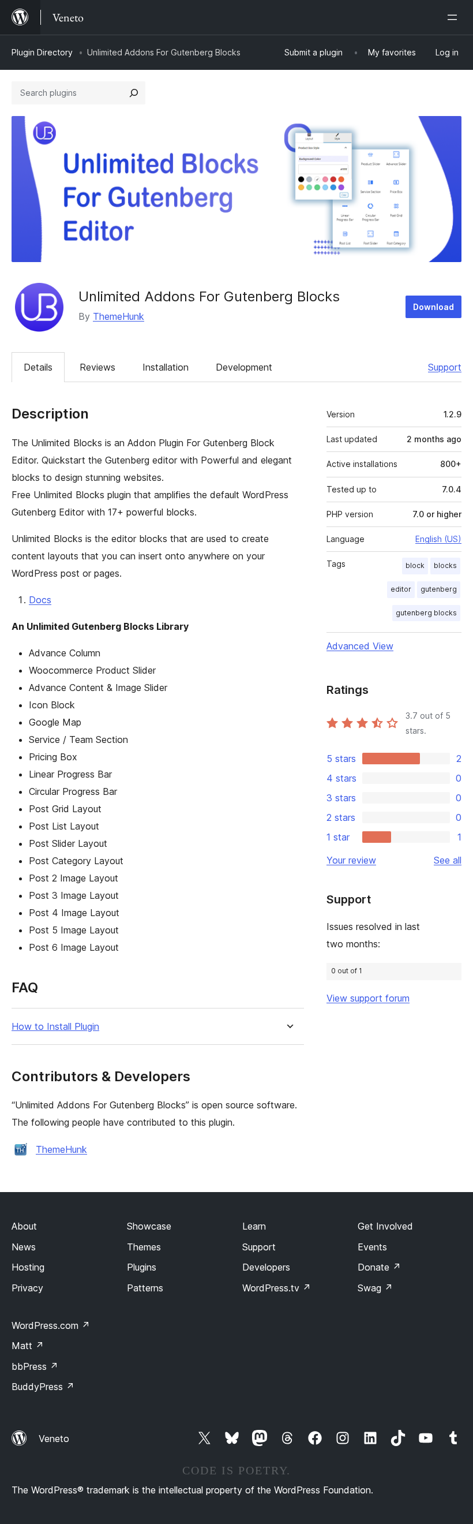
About (24, 1226)
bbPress (35, 1366)
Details (38, 367)
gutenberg (439, 589)
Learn (254, 1226)
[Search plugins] (133, 92)
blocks (445, 565)
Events (372, 1247)
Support (444, 367)
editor (401, 589)
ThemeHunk (118, 316)
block (415, 565)
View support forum (368, 998)
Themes (144, 1247)
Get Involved (385, 1226)
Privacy (27, 1288)
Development (244, 367)
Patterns (145, 1288)
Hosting (28, 1267)
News (24, 1247)
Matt (28, 1345)
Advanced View (359, 646)
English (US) (438, 539)
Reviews (97, 367)
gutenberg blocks (426, 612)
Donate (379, 1267)
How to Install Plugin (55, 1026)
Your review (351, 860)
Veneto (54, 1438)
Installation (165, 367)
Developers (266, 1267)
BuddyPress (43, 1386)
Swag (375, 1288)
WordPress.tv (276, 1288)
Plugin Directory (42, 52)
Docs (40, 600)
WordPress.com (51, 1325)
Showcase (149, 1226)
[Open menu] (454, 17)
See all (447, 860)
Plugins (141, 1267)
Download (433, 307)
